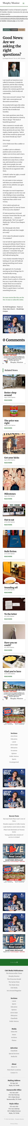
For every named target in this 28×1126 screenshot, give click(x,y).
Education (14, 739)
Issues (14, 1034)
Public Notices (14, 756)
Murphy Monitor (14, 976)
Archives (14, 1037)
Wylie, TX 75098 (14, 1085)
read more (8, 400)
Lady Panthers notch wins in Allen (14, 827)
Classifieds (14, 1018)
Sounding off (11, 587)
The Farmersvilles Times (14, 973)
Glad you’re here (12, 671)
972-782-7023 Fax (14, 1095)
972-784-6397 (14, 1093)
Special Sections (14, 1053)
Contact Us (14, 1073)
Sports (14, 759)
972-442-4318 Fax (14, 1109)
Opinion (23, 58)
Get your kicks (11, 457)
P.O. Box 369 (14, 1083)
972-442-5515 (14, 1106)
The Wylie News (14, 985)
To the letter (10, 614)
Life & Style (14, 745)
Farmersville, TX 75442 (14, 1099)
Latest (14, 742)
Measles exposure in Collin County (14, 824)
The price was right (11, 421)
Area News (14, 736)
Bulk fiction (10, 551)
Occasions (14, 750)
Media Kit (14, 1056)
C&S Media (14, 988)
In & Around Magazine (14, 990)
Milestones (10, 494)
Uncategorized (14, 762)
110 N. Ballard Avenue (14, 1111)
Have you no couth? (10, 643)
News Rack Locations (14, 1070)
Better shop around (10, 393)
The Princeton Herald (14, 979)
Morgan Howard (8, 58)
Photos (14, 1040)
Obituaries (14, 748)
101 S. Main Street (14, 1097)
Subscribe (14, 1032)
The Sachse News (14, 982)
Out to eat (9, 519)
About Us (14, 1067)
